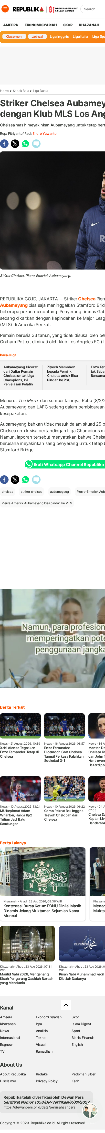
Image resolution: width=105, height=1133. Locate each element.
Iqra (39, 1024)
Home (4, 91)
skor (67, 25)
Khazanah (7, 1024)
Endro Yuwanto (44, 133)
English (77, 1044)
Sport (76, 1031)
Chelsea (86, 298)
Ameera (6, 1017)
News (4, 1031)
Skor (75, 1017)
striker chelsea (31, 491)
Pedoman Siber (83, 1074)
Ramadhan (44, 1051)
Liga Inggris (59, 36)
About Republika (13, 1074)
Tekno (40, 1037)
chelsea (7, 491)
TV (2, 1051)
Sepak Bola (21, 91)
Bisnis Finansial (83, 1037)
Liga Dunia (40, 91)
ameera (10, 25)
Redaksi (42, 1074)
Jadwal (37, 36)
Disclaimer (8, 1081)
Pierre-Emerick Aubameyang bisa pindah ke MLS (37, 503)
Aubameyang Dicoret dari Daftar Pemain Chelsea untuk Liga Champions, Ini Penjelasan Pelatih (20, 375)
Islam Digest (81, 1024)
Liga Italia (80, 36)
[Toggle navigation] (5, 9)
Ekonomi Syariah (41, 25)
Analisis (42, 1031)
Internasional (10, 1037)
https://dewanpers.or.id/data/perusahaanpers (39, 1107)
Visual (40, 1044)
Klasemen (14, 36)
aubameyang (59, 491)
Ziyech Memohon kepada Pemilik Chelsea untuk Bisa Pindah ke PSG (62, 373)
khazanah (89, 25)
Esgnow (6, 1044)
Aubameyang (14, 305)
